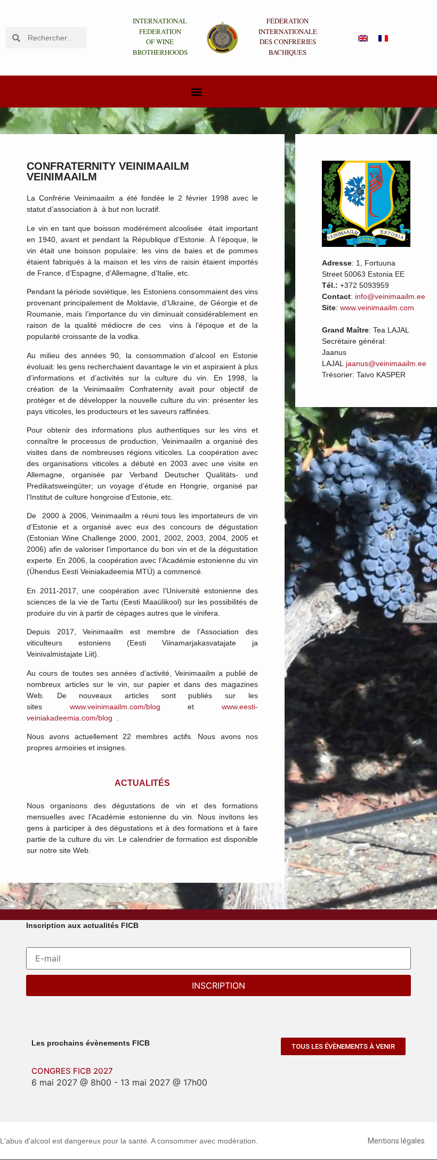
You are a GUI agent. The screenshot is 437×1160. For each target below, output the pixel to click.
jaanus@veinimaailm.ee (386, 363)
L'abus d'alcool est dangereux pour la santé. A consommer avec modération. (129, 1141)
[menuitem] (363, 38)
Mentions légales (396, 1141)
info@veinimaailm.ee (390, 296)
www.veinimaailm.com (377, 307)
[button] (196, 92)
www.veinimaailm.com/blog (115, 706)
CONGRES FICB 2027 (72, 1071)
